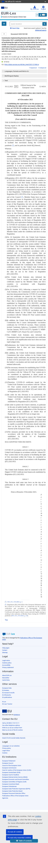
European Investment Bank (10, 784)
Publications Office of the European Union (15, 796)
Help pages (5, 648)
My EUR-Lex (34, 9)
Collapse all (42, 68)
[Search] (44, 24)
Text (6, 80)
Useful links (6, 680)
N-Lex (4, 701)
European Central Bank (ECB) (11, 772)
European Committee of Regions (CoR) (14, 782)
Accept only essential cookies (19, 838)
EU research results (8, 692)
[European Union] (7, 711)
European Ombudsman (9, 786)
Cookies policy (6, 663)
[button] (24, 841)
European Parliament (8, 761)
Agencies (5, 798)
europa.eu (17, 714)
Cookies (4, 753)
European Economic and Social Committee (15, 779)
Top (6, 620)
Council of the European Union (11, 765)
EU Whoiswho (6, 695)
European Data (6, 688)
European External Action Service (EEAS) (15, 777)
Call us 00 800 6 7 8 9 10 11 (10, 723)
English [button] (43, 9)
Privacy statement (8, 667)
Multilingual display (12, 76)
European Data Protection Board (12, 791)
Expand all (33, 68)
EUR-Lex (8, 13)
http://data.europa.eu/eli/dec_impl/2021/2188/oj (22, 64)
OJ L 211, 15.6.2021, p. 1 (15, 602)
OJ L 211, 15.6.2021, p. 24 (20, 615)
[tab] (24, 71)
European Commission (9, 768)
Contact (4, 650)
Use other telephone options (11, 725)
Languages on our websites (11, 746)
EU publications (7, 697)
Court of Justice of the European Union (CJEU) (16, 770)
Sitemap (4, 652)
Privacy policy (6, 748)
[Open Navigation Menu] (4, 24)
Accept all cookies (15, 832)
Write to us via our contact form (12, 727)
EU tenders (5, 690)
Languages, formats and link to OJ (17, 71)
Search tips (15, 28)
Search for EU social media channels (13, 738)
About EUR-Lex (6, 675)
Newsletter (5, 678)
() (13, 145)
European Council (7, 763)
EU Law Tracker (7, 704)
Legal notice (6, 660)
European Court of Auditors (10, 775)
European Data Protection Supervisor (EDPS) (16, 789)
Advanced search (40, 30)
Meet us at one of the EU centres (12, 730)
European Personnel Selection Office (13, 793)
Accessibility (6, 665)
